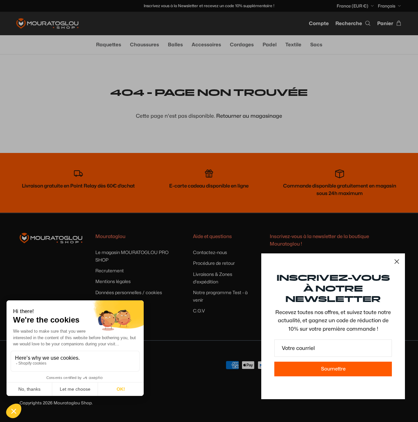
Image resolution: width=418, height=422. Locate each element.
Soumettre (333, 369)
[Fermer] (397, 261)
